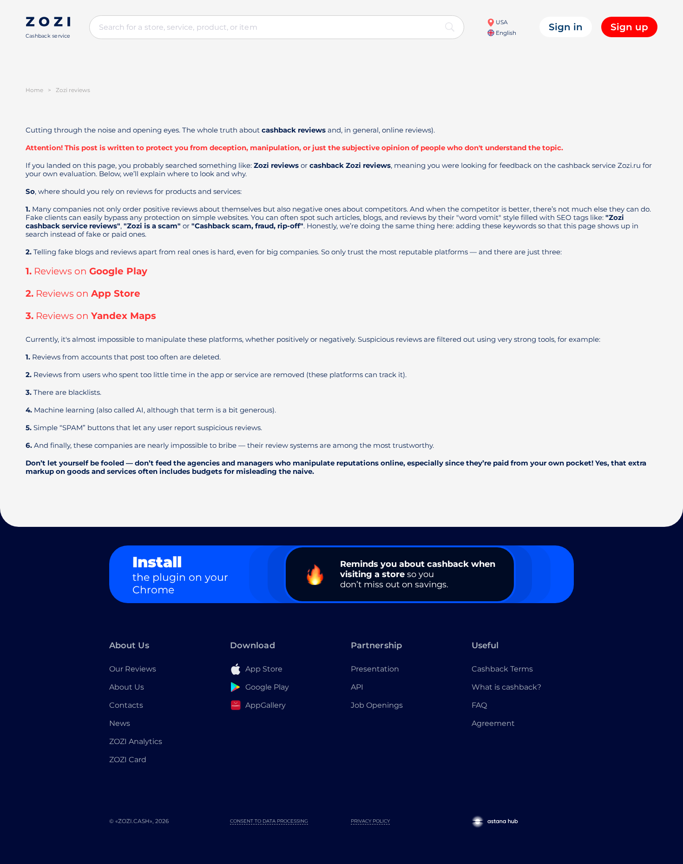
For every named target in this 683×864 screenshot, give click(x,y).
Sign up (629, 27)
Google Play (118, 271)
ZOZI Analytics (135, 741)
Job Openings (377, 705)
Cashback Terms (502, 669)
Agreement (493, 723)
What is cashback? (506, 687)
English (505, 32)
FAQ (479, 705)
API (357, 687)
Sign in (566, 27)
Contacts (126, 705)
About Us (126, 687)
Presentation (375, 669)
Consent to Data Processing (269, 821)
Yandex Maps (123, 315)
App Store (115, 293)
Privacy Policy (370, 821)
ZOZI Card (127, 759)
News (119, 723)
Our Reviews (132, 669)
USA (501, 22)
